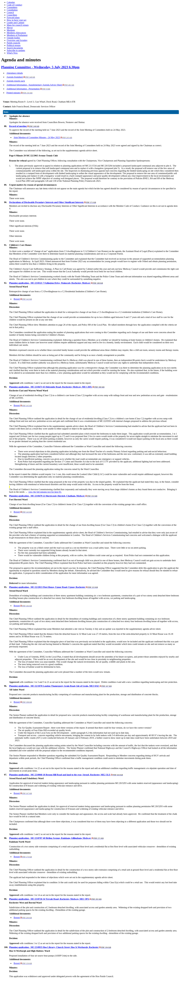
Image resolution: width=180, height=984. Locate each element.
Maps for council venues (18, 25)
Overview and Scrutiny (17, 40)
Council (10, 12)
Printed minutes (19, 93)
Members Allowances (16, 32)
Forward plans (13, 17)
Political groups (14, 45)
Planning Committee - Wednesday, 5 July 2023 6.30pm (40, 67)
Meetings (11, 30)
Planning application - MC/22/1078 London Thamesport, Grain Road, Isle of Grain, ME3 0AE (60, 686)
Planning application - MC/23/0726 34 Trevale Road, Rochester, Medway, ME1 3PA (55, 899)
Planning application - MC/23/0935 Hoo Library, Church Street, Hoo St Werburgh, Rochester (60, 947)
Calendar (11, 2)
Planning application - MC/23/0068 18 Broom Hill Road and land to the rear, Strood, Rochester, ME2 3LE (66, 775)
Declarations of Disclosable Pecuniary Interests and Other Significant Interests (52, 202)
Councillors (12, 15)
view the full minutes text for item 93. (45, 492)
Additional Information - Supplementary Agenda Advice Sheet (40, 85)
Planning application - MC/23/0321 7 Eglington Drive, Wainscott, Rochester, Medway (56, 283)
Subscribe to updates (16, 50)
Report (23, 299)
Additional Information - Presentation (28, 89)
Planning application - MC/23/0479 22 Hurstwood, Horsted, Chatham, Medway (53, 496)
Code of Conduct (14, 5)
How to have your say (16, 20)
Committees (12, 7)
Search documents (15, 48)
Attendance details (14, 73)
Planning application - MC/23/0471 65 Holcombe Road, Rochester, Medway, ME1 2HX (56, 387)
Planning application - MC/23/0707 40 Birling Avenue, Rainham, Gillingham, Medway (56, 838)
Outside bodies (13, 38)
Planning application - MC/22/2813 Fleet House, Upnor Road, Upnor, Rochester (53, 587)
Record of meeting (24, 126)
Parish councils (13, 43)
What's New (12, 53)
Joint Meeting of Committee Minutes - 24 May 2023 (43, 137)
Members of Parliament (17, 35)
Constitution (12, 10)
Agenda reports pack (15, 81)
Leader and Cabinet (15, 22)
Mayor (10, 27)
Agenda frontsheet (20, 77)
